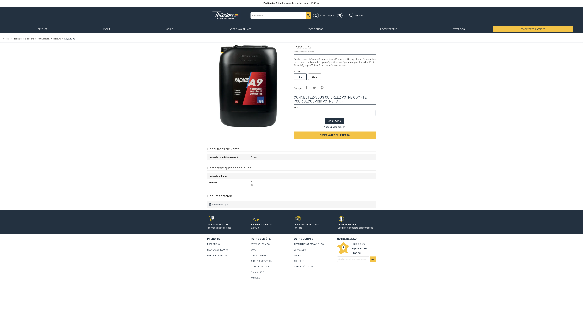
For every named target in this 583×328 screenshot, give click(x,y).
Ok (372, 259)
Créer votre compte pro (335, 135)
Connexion (334, 121)
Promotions (213, 244)
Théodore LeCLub (260, 266)
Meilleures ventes (217, 255)
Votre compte (303, 238)
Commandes (300, 249)
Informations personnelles (309, 244)
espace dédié (309, 3)
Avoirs (297, 255)
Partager (306, 88)
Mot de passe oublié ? (335, 126)
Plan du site (257, 272)
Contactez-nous (259, 255)
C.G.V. (253, 249)
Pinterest (322, 88)
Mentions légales (260, 244)
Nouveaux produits (217, 249)
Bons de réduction (303, 266)
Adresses (299, 261)
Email (297, 107)
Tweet (314, 88)
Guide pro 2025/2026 (261, 261)
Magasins (255, 278)
